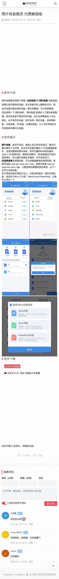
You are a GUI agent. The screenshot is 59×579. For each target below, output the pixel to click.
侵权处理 (42, 574)
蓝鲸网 (6, 19)
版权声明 (51, 574)
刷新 (22, 372)
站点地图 (33, 574)
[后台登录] (27, 574)
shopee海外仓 (16, 532)
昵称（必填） (8, 477)
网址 (41, 477)
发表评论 (11, 372)
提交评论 (51, 503)
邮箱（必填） (26, 477)
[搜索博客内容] (55, 3)
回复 (31, 524)
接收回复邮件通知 (17, 503)
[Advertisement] (29, 55)
